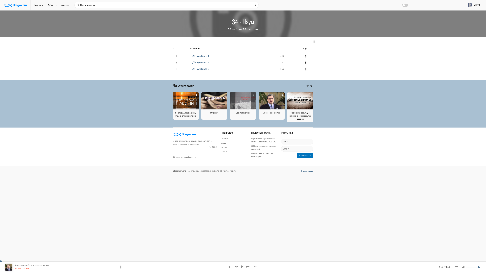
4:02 (282, 56)
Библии (231, 29)
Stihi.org (254, 146)
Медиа (37, 5)
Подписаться (306, 155)
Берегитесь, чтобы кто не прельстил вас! (32, 265)
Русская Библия (242, 29)
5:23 (282, 69)
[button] (229, 267)
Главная (224, 139)
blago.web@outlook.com (186, 157)
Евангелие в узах (243, 113)
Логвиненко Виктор (271, 113)
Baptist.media (256, 139)
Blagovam (19, 5)
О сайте (64, 5)
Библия (51, 5)
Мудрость (214, 113)
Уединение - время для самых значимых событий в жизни (300, 116)
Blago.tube (255, 153)
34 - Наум (254, 29)
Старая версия (307, 171)
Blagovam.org (179, 171)
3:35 (282, 62)
